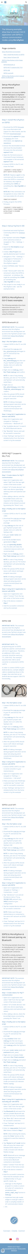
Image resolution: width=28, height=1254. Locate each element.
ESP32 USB (7, 70)
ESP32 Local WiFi (8, 73)
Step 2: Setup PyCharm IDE (11, 57)
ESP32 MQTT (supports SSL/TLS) (13, 67)
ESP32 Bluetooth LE (9, 64)
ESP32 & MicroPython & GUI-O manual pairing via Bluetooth (12, 76)
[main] (14, 15)
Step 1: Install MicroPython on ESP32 (14, 54)
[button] (2, 2)
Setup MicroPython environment (11, 52)
